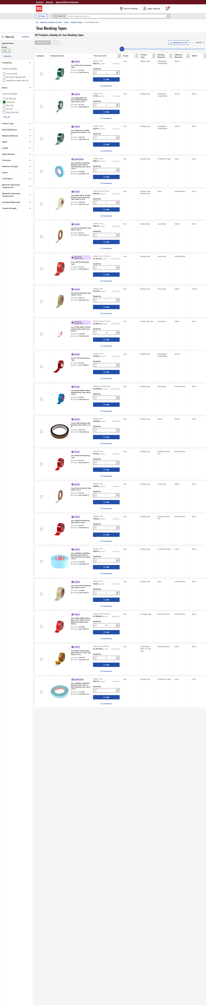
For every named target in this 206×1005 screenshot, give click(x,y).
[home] (37, 22)
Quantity (97, 69)
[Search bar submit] (167, 16)
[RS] (39, 9)
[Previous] (193, 42)
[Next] (204, 42)
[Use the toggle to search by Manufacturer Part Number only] (64, 16)
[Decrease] (95, 72)
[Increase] (117, 72)
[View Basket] (167, 8)
